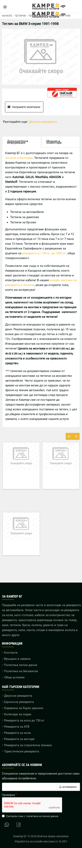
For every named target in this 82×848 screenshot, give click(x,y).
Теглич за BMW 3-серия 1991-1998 (21, 547)
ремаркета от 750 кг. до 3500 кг (44, 253)
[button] (69, 436)
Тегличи (20, 15)
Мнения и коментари (54, 141)
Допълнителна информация (17, 141)
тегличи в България (19, 158)
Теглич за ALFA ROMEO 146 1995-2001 (44, 479)
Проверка (8, 795)
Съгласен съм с (32, 816)
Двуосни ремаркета (43, 122)
